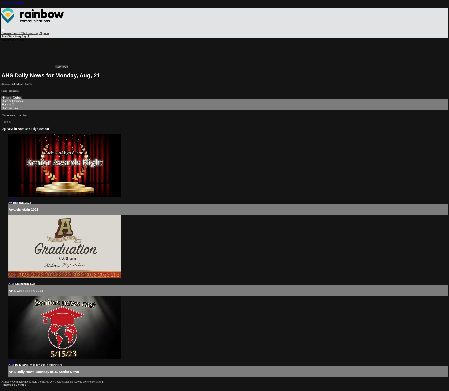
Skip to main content (12, 2)
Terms (41, 381)
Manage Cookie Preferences (80, 381)
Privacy (50, 381)
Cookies (59, 381)
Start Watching (30, 33)
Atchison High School (12, 84)
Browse (6, 33)
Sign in (44, 33)
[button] (3, 30)
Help (35, 381)
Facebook (7, 97)
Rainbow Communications (16, 381)
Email (19, 97)
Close (58, 66)
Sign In (26, 36)
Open (65, 66)
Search (16, 33)
